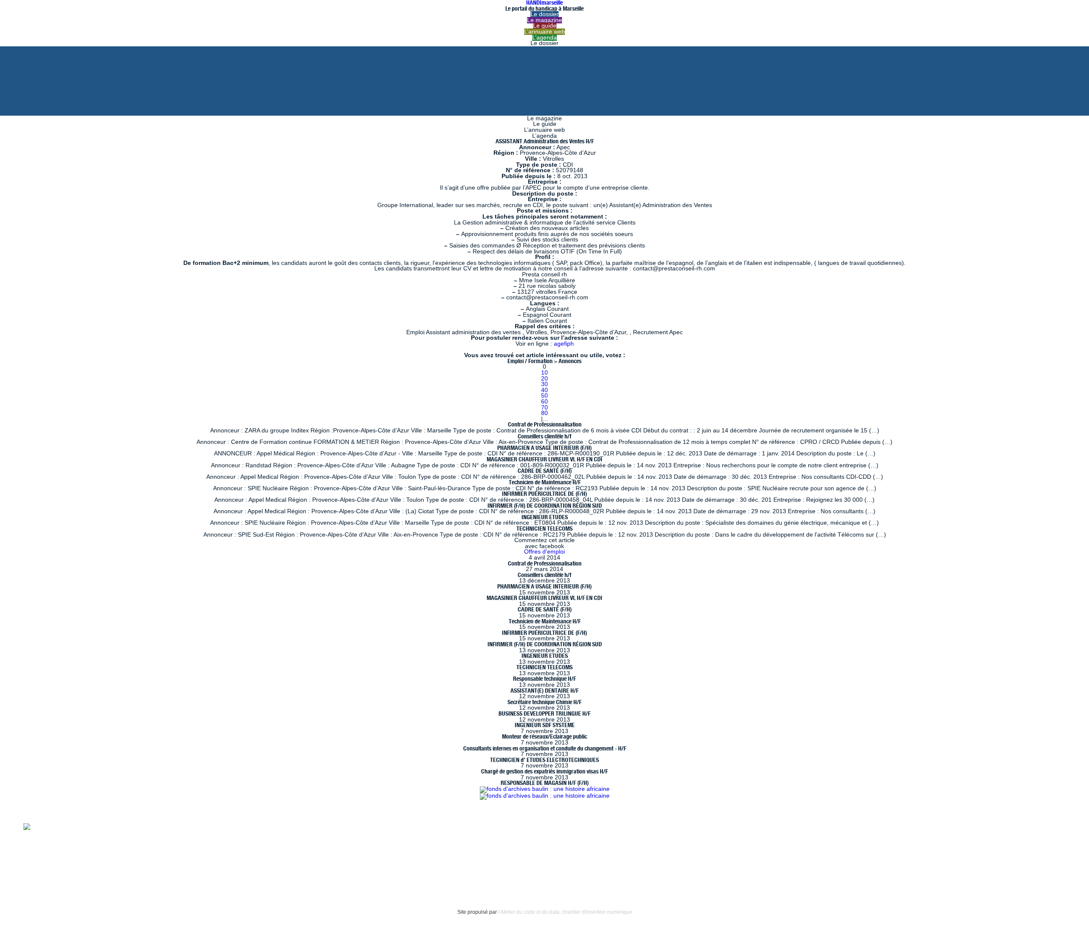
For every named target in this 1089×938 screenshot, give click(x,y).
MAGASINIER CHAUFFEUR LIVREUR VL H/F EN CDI (544, 459)
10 (544, 373)
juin (544, 60)
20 (544, 378)
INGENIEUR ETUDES (545, 517)
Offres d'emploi (544, 552)
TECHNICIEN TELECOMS (544, 528)
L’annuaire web (544, 31)
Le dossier (544, 14)
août (544, 49)
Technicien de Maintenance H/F (545, 482)
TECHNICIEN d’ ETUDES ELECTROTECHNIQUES (544, 759)
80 (544, 413)
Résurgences (361, 826)
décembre (544, 95)
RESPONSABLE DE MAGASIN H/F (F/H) (545, 782)
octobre (544, 107)
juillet (544, 54)
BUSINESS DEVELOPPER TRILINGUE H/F (544, 713)
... (545, 419)
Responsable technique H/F (544, 678)
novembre (544, 101)
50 (544, 395)
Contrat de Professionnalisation (545, 424)
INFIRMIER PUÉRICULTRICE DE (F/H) (544, 493)
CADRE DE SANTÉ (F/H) (545, 470)
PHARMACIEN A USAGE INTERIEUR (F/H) (544, 447)
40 (544, 390)
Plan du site (39, 873)
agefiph (564, 344)
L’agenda (544, 37)
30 (544, 384)
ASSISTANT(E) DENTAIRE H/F (544, 690)
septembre (544, 112)
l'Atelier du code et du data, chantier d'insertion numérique (565, 912)
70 (544, 407)
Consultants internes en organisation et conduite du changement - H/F (544, 748)
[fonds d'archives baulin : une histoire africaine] (545, 789)
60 (544, 401)
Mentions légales (47, 856)
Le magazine (544, 20)
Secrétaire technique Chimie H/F (544, 702)
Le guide (544, 26)
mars (544, 78)
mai (545, 66)
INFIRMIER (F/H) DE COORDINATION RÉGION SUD (544, 505)
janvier (544, 89)
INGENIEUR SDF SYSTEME (545, 725)
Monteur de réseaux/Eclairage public (544, 736)
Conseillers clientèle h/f (544, 436)
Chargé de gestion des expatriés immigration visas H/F (544, 771)
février (544, 83)
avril (544, 72)
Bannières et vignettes (111, 856)
